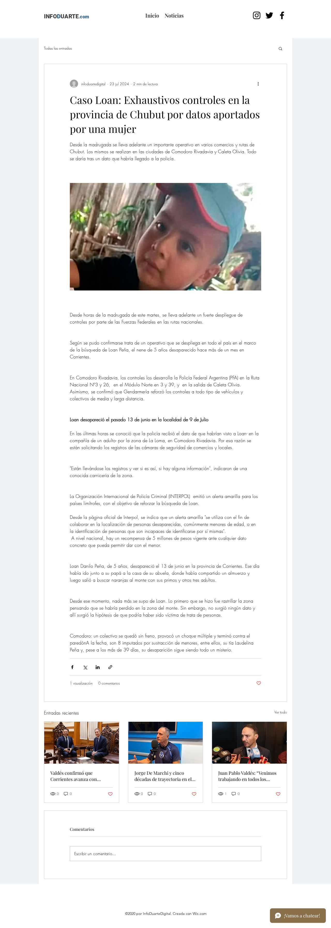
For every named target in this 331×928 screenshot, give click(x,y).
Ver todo (280, 712)
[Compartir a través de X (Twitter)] (84, 667)
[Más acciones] (258, 84)
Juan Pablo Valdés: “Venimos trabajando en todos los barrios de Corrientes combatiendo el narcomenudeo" (247, 776)
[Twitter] (269, 15)
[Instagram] (257, 15)
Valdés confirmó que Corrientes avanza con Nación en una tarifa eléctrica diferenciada (80, 776)
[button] (280, 48)
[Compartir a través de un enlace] (110, 667)
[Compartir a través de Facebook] (72, 667)
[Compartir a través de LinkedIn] (97, 667)
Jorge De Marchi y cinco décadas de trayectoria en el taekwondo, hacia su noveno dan (163, 776)
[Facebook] (282, 15)
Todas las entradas (58, 48)
